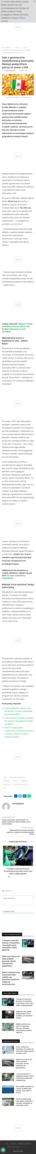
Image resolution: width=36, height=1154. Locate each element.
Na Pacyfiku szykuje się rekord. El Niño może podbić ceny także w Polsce (24, 1089)
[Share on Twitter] (20, 796)
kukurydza (6, 781)
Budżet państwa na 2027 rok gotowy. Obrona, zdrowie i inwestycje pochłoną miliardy (24, 1028)
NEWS (17, 47)
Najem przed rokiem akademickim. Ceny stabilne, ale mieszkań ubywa (24, 1014)
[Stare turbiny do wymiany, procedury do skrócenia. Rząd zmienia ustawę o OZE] (8, 1050)
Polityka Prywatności (24, 1144)
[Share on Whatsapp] (29, 796)
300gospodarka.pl (24, 1147)
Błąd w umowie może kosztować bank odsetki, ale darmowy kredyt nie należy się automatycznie (11, 978)
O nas (7, 1144)
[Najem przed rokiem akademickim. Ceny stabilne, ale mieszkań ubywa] (8, 1014)
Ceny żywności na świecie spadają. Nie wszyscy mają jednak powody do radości (19, 721)
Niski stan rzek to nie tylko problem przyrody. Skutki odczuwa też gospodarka (11, 961)
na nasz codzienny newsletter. (13, 576)
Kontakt (13, 1144)
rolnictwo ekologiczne (20, 784)
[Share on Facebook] (15, 796)
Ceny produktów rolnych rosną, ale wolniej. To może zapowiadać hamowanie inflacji (18, 711)
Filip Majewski (10, 70)
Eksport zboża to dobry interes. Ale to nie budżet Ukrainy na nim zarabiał (17, 327)
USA (4, 788)
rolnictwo (6, 784)
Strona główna (6, 47)
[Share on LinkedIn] (24, 796)
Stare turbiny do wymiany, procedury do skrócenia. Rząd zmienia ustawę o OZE (25, 1050)
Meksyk (15, 781)
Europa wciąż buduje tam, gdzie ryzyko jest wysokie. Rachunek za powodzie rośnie (24, 1102)
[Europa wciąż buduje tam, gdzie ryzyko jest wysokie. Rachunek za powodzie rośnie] (8, 1102)
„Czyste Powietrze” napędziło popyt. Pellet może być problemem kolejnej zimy (25, 1077)
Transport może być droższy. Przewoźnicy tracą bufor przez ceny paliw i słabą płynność (18, 871)
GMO (4, 777)
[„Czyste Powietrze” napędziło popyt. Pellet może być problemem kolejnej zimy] (8, 1077)
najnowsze (24, 781)
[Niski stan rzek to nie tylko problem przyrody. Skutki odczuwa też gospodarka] (28, 959)
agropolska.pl (16, 224)
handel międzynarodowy (17, 777)
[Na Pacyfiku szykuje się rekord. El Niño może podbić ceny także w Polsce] (8, 1089)
